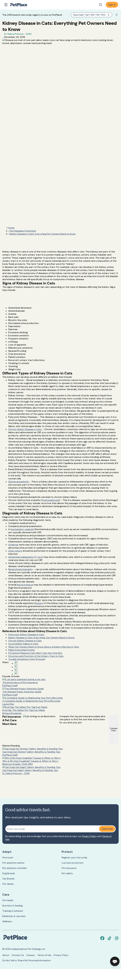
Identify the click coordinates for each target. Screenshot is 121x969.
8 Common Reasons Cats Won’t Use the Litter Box (35, 653)
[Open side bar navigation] (6, 5)
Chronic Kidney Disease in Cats (25, 429)
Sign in (112, 4)
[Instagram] (117, 938)
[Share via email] (16, 673)
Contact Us (18, 955)
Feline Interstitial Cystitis (21, 649)
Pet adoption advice (13, 862)
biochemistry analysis (22, 529)
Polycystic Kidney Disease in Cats (26, 634)
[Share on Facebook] (16, 662)
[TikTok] (109, 938)
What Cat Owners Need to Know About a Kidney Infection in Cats (43, 646)
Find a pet (7, 857)
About (5, 955)
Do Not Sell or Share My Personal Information (26, 960)
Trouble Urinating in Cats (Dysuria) (26, 659)
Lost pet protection (72, 862)
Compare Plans (113, 729)
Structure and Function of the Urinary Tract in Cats (35, 656)
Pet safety (67, 873)
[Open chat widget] (115, 961)
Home (11, 227)
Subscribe (107, 828)
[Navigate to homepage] (22, 4)
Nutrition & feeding (12, 905)
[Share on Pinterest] (16, 666)
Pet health (7, 900)
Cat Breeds (8, 878)
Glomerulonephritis (18, 481)
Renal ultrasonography (20, 569)
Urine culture (15, 550)
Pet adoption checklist (14, 868)
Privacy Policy (89, 836)
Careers (30, 955)
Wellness (7, 921)
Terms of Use (44, 955)
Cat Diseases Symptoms (23, 230)
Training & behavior (12, 910)
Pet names (8, 883)
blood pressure (25, 584)
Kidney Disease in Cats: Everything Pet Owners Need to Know (43, 233)
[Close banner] (117, 15)
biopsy (39, 603)
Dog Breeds (8, 873)
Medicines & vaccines (14, 916)
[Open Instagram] (16, 669)
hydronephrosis (50, 500)
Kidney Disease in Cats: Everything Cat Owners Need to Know (41, 637)
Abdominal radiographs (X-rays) (25, 557)
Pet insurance (69, 868)
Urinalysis (13, 544)
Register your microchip (74, 857)
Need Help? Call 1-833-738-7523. (89, 14)
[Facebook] (102, 938)
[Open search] (100, 5)
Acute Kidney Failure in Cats (23, 643)
